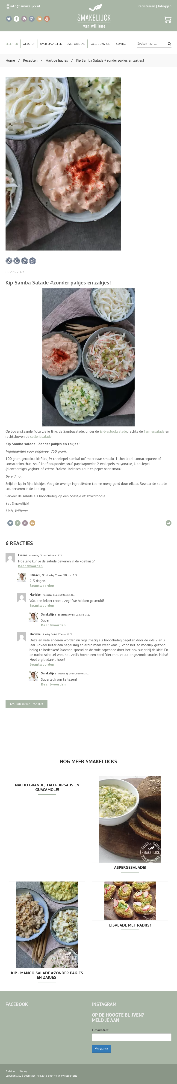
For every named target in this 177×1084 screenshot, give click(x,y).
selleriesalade (41, 436)
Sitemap (23, 1071)
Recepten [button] (12, 43)
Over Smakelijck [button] (51, 43)
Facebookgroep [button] (100, 43)
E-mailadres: (100, 1030)
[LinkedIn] (39, 19)
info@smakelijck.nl (25, 6)
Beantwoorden (30, 566)
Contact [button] (122, 43)
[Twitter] (9, 19)
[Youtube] (47, 19)
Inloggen (164, 6)
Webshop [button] (29, 43)
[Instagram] (32, 19)
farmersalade (154, 431)
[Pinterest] (24, 19)
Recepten (30, 60)
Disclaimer (11, 1071)
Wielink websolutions (65, 1075)
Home (10, 60)
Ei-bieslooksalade (113, 431)
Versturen (101, 1049)
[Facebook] (16, 19)
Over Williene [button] (76, 43)
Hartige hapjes (57, 60)
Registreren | (147, 6)
